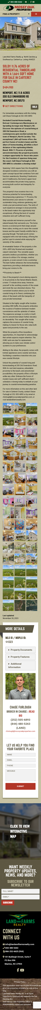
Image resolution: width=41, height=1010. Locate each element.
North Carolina (29, 57)
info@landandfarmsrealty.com (19, 944)
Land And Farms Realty (12, 57)
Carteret (17, 59)
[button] (8, 408)
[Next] (39, 34)
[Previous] (2, 34)
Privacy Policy (20, 982)
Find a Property (11, 14)
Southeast (7, 59)
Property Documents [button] (21, 650)
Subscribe (8, 902)
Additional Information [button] (14, 665)
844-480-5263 (16, 2)
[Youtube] (33, 2)
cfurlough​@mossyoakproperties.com (20, 731)
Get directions (13, 106)
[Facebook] (31, 2)
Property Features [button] (20, 657)
